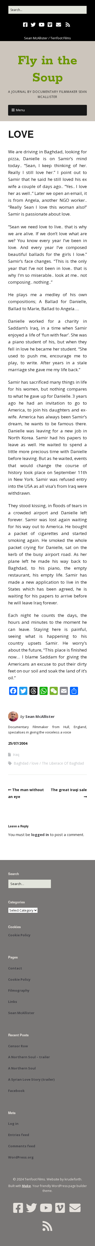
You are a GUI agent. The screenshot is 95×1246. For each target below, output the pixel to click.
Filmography (18, 990)
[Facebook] (26, 25)
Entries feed (18, 1134)
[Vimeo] (50, 25)
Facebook (16, 1090)
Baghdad (21, 763)
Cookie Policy (19, 935)
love (35, 763)
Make (26, 1186)
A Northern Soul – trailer (29, 1057)
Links (12, 1001)
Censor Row (18, 1046)
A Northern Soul (22, 1068)
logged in (40, 834)
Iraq (16, 754)
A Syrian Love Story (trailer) (31, 1079)
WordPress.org (21, 1157)
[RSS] (68, 25)
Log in (13, 1123)
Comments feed (21, 1146)
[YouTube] (42, 25)
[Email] (58, 25)
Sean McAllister (40, 716)
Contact (15, 968)
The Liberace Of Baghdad (63, 763)
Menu (20, 110)
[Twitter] (33, 25)
